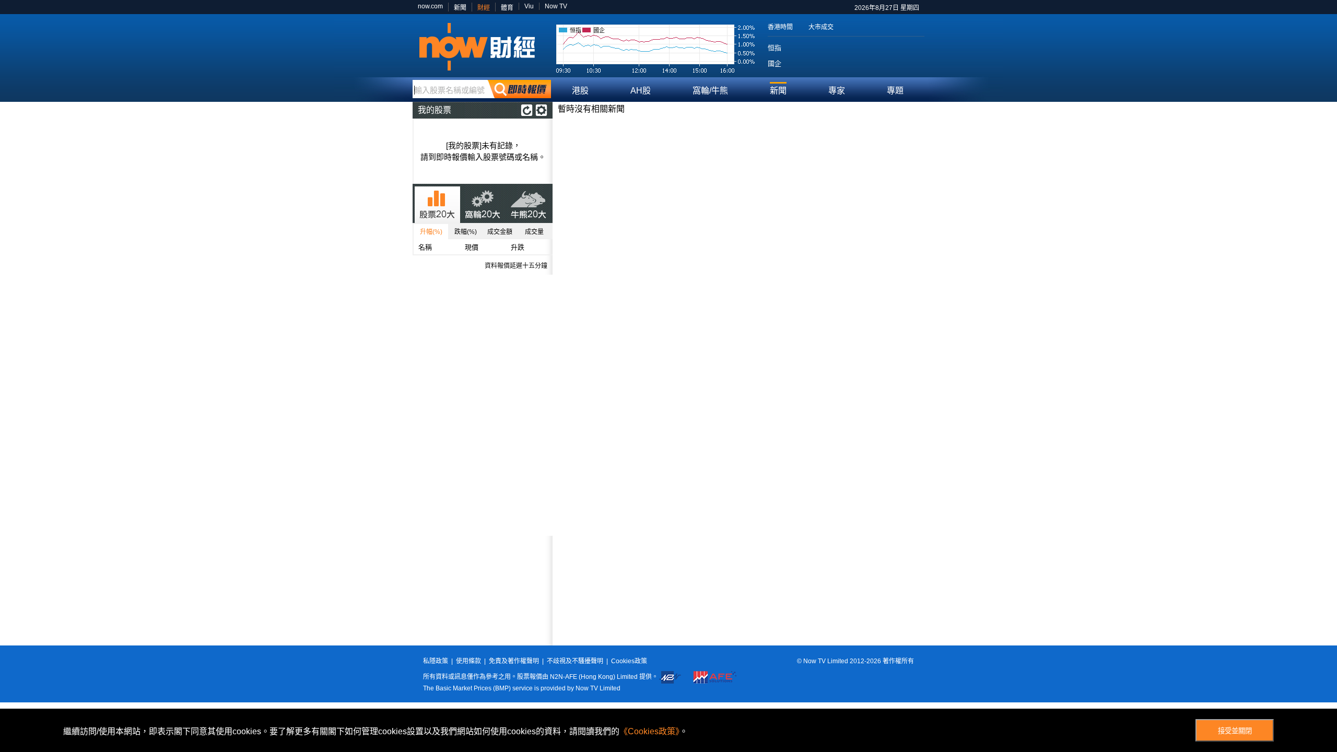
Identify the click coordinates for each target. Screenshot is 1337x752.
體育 (507, 7)
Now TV (556, 6)
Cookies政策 (629, 661)
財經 (483, 7)
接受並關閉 (1235, 731)
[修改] (541, 110)
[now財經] (482, 47)
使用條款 (468, 661)
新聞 (460, 7)
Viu (529, 6)
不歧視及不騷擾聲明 (575, 661)
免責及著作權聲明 (514, 661)
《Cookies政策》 (649, 731)
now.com (430, 6)
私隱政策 (435, 661)
